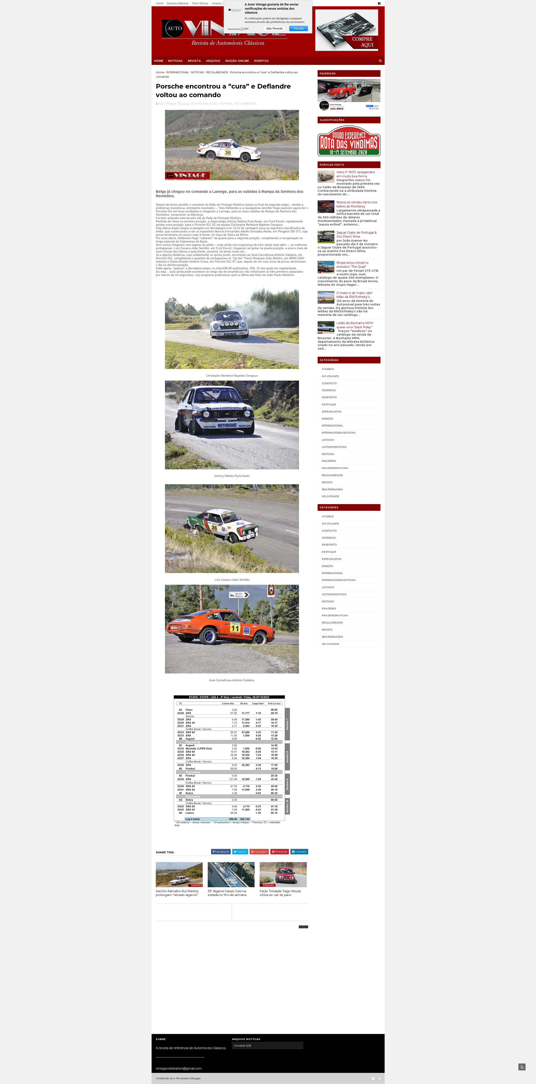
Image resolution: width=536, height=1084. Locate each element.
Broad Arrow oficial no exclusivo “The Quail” (352, 265)
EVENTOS (261, 60)
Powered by (234, 28)
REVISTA (194, 60)
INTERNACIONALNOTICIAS (338, 432)
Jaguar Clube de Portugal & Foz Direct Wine (356, 235)
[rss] (380, 1078)
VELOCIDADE (330, 496)
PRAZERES (329, 460)
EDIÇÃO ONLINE (237, 60)
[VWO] (244, 28)
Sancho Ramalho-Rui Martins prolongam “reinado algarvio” (177, 893)
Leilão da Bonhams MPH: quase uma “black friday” (355, 325)
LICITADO (328, 439)
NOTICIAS (197, 72)
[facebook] (379, 3)
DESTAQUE (329, 404)
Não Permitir (274, 28)
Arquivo (217, 3)
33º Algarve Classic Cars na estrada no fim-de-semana (227, 893)
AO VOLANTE (330, 376)
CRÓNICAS (329, 390)
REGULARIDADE (217, 72)
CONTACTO (329, 383)
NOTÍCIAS (175, 60)
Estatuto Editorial (177, 3)
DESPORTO (329, 397)
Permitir (299, 28)
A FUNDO (328, 369)
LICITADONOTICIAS (334, 446)
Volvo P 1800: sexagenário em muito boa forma (355, 174)
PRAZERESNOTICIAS (335, 468)
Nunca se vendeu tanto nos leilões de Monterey (356, 204)
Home (159, 3)
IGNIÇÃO (327, 418)
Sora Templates (179, 1078)
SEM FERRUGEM (332, 489)
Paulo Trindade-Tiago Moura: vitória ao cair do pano (280, 893)
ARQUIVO (213, 60)
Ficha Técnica (200, 3)
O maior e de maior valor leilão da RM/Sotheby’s (354, 295)
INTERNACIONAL (177, 72)
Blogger (196, 1078)
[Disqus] (232, 979)
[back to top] (522, 1066)
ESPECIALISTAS (331, 411)
